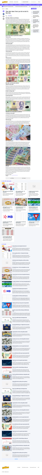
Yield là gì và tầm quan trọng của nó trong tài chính (34, 222)
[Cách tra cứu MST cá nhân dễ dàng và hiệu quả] (7, 370)
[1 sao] (12, 175)
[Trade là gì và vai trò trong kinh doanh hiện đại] (7, 363)
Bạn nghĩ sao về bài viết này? (8, 175)
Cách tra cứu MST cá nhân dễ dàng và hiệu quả (20, 367)
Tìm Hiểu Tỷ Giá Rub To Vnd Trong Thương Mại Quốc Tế (33, 207)
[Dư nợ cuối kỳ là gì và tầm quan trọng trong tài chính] (7, 356)
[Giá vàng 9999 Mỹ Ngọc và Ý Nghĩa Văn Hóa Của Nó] (7, 327)
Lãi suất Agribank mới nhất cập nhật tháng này (21, 222)
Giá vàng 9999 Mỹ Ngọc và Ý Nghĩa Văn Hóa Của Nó (20, 324)
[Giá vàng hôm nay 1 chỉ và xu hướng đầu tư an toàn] (7, 270)
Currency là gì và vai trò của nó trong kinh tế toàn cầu (21, 207)
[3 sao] (14, 175)
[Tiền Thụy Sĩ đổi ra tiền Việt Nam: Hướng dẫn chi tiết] (7, 377)
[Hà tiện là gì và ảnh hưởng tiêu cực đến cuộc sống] (7, 263)
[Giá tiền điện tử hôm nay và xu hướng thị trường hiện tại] (7, 470)
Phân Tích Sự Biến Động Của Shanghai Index (19, 317)
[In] (3, 19)
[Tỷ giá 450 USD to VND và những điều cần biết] (7, 334)
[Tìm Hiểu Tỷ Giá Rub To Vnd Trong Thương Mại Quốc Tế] (7, 284)
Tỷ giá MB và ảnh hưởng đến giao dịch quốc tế (7, 222)
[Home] (3, 11)
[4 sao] (15, 175)
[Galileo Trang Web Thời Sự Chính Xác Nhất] (5, 2)
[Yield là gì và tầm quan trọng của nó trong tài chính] (7, 305)
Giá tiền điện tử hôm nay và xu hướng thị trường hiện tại (21, 467)
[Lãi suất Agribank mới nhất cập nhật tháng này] (7, 298)
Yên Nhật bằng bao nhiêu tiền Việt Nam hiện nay (20, 474)
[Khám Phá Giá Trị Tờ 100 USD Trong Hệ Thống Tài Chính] (7, 462)
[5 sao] (17, 175)
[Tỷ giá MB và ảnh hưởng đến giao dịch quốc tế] (7, 291)
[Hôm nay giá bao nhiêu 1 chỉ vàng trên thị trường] (7, 256)
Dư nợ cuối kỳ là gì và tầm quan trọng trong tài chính (20, 353)
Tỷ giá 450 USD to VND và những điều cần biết (19, 331)
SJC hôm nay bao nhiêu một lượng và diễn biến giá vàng (7, 237)
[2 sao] (13, 175)
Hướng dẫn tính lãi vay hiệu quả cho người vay (19, 381)
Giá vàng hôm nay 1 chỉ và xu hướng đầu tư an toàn (7, 207)
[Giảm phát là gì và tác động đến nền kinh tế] (7, 248)
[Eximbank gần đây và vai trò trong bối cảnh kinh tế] (7, 348)
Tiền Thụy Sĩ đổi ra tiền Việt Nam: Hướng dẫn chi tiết (20, 374)
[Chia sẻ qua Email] (3, 16)
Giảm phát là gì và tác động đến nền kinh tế (8, 192)
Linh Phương (10, 15)
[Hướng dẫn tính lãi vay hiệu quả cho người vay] (7, 384)
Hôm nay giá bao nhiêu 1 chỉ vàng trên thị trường (20, 192)
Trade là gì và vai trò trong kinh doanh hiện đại (19, 360)
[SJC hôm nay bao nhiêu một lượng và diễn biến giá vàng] (7, 312)
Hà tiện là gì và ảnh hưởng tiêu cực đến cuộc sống (17, 6)
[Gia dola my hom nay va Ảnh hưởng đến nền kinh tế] (7, 341)
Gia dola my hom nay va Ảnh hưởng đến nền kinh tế (20, 338)
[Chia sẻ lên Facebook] (3, 14)
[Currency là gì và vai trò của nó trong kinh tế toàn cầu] (7, 277)
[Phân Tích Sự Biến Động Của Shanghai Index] (7, 320)
